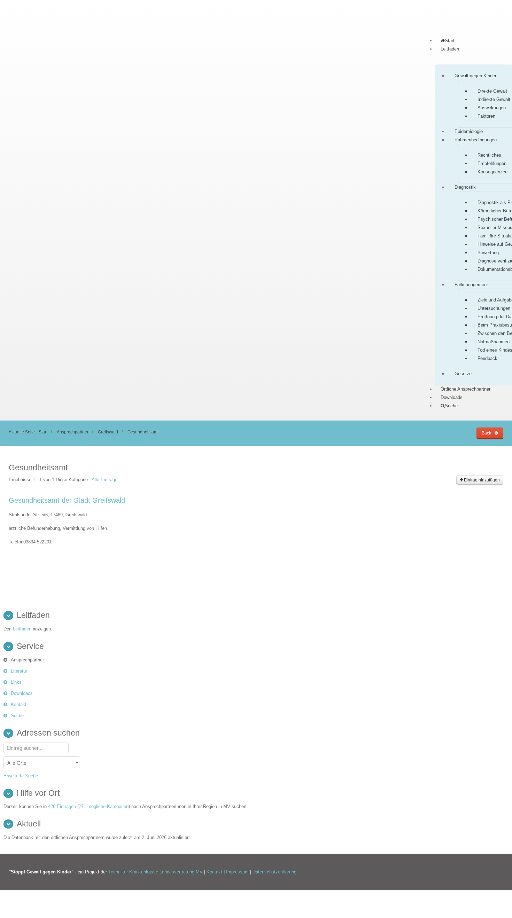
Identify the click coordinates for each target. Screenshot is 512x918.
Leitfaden (450, 49)
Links (16, 682)
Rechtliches (489, 155)
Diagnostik (465, 187)
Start (43, 432)
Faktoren (486, 116)
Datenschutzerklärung (274, 871)
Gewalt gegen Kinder (475, 75)
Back (486, 433)
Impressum (238, 871)
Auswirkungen (492, 107)
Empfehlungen (492, 163)
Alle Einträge (104, 479)
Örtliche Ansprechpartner (465, 389)
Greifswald (108, 432)
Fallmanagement (471, 284)
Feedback (487, 358)
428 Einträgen (62, 806)
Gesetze (463, 373)
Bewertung (488, 252)
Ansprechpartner (72, 432)
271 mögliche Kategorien (104, 806)
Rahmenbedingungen (476, 139)
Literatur (19, 671)
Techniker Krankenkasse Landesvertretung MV (155, 871)
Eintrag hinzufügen (481, 480)
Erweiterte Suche (20, 775)
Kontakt (18, 704)
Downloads (452, 397)
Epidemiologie (469, 131)
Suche (17, 715)
